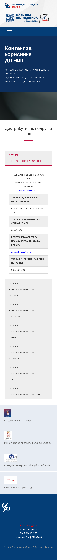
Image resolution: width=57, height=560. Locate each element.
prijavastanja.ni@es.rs (21, 252)
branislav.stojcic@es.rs (29, 190)
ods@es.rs (32, 529)
